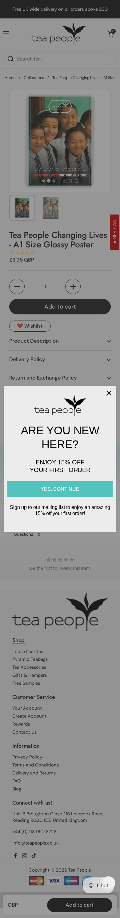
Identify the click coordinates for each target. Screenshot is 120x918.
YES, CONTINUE (60, 489)
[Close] (109, 393)
